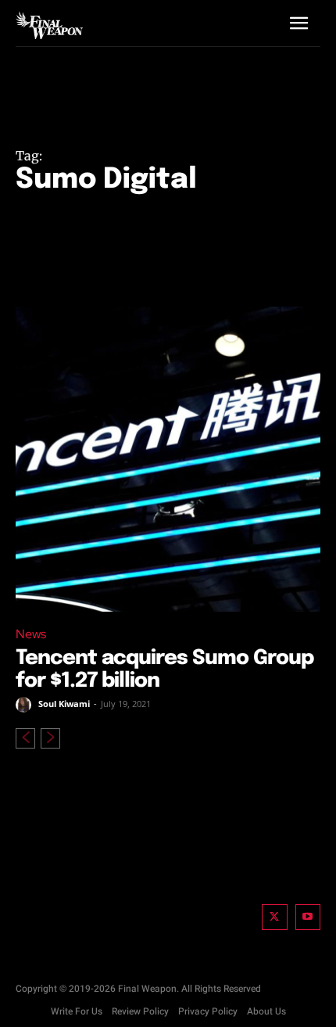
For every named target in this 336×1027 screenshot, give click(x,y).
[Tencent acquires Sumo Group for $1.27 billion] (168, 459)
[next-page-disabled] (50, 738)
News (31, 634)
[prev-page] (25, 738)
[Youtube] (308, 917)
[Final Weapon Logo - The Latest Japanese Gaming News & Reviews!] (49, 25)
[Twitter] (275, 917)
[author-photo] (26, 705)
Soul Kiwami (64, 703)
